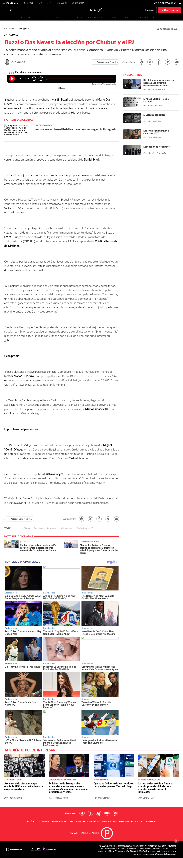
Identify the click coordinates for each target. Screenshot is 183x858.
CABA (71, 821)
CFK (40, 2)
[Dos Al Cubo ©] (14, 849)
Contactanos (70, 813)
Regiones (28, 17)
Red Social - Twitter (82, 813)
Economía (44, 821)
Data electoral (89, 17)
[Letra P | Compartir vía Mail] (176, 62)
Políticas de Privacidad (165, 853)
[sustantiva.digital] (49, 849)
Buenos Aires (59, 821)
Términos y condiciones (143, 853)
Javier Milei (28, 2)
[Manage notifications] (176, 841)
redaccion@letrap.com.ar (164, 851)
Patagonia (137, 821)
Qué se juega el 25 (85, 528)
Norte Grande (121, 821)
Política (31, 821)
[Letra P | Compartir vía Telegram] (167, 62)
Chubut (27, 528)
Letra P (11, 28)
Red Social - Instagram (98, 813)
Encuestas (121, 17)
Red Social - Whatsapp (115, 813)
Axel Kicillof (78, 2)
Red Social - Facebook (90, 813)
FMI (49, 2)
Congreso (150, 821)
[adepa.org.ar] (36, 849)
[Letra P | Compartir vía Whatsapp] (141, 62)
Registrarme (171, 10)
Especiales (55, 17)
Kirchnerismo (67, 528)
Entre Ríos (93, 821)
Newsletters (151, 17)
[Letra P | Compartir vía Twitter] (150, 62)
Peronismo (52, 528)
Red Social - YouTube (107, 813)
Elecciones (39, 528)
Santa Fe (80, 821)
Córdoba (106, 821)
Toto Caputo (61, 2)
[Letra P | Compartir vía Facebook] (158, 62)
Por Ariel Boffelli (18, 62)
